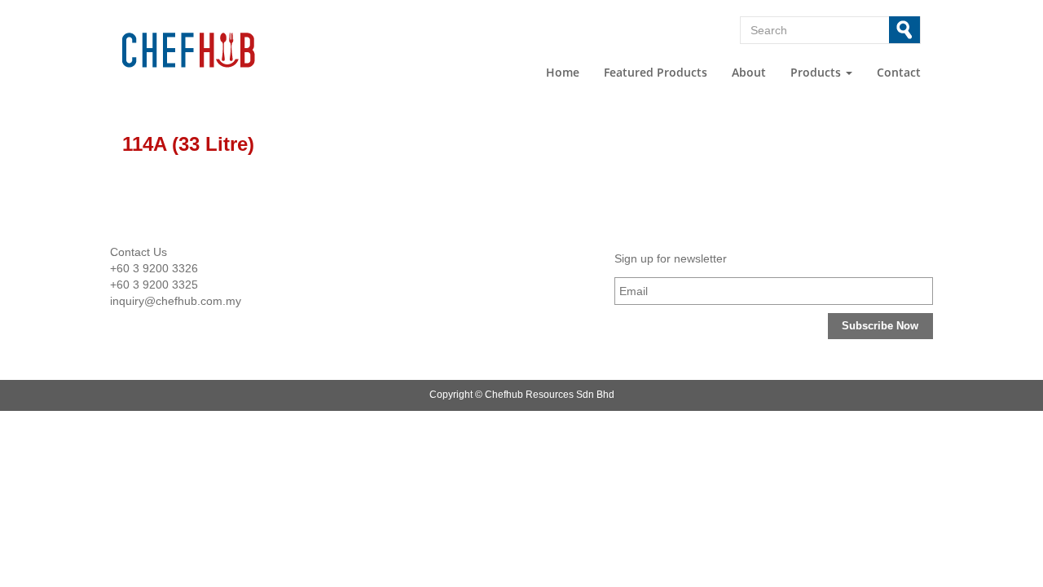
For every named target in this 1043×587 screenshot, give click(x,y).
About (749, 72)
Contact (899, 72)
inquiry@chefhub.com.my (175, 300)
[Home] (213, 50)
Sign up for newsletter (670, 258)
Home (562, 72)
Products (817, 72)
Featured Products (655, 72)
